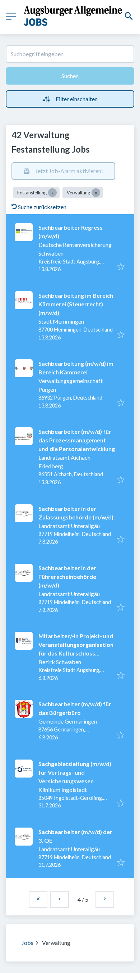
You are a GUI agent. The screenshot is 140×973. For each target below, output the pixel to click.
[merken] (120, 267)
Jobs (27, 942)
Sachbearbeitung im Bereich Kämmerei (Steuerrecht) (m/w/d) (75, 304)
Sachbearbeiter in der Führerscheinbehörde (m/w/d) (67, 576)
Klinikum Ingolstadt (62, 789)
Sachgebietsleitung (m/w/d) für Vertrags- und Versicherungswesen (74, 772)
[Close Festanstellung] (52, 192)
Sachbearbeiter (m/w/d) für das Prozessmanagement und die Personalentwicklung (76, 440)
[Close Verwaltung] (96, 192)
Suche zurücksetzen (42, 206)
